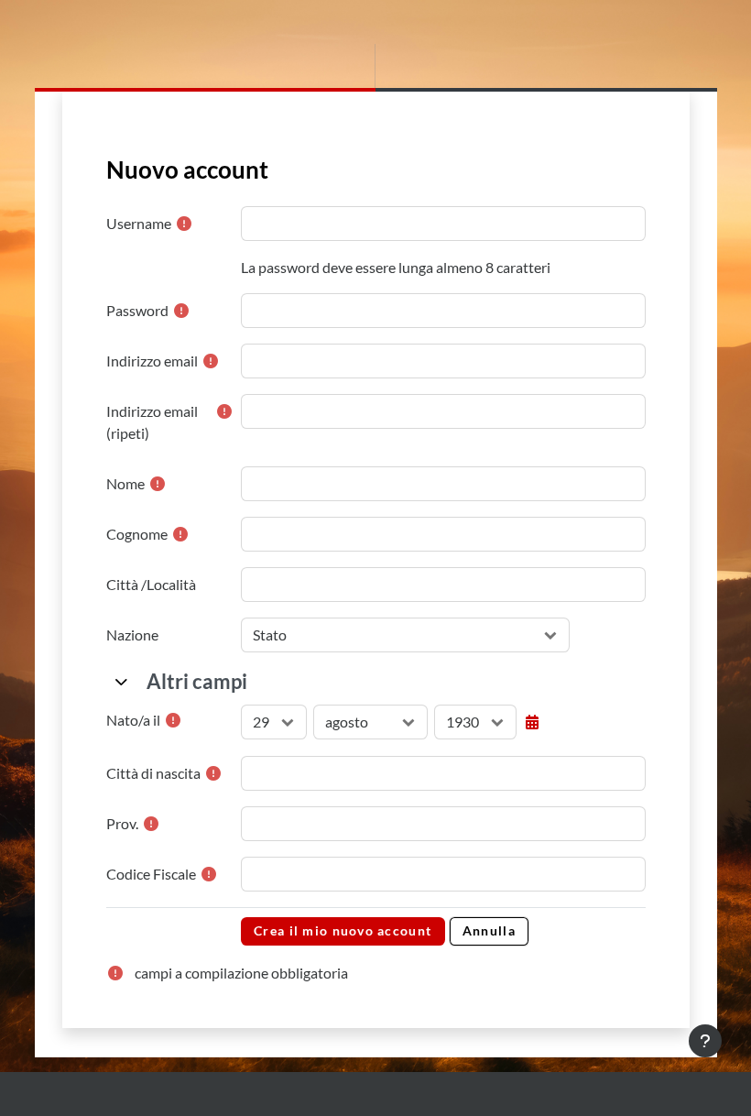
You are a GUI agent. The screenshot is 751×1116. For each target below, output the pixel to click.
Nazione (132, 634)
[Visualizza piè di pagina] (705, 1040)
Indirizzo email (152, 360)
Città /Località (151, 584)
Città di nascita (153, 773)
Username (138, 223)
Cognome (137, 533)
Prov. (122, 823)
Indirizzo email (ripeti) (152, 422)
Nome (125, 483)
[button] (122, 681)
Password (137, 310)
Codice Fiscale (151, 873)
